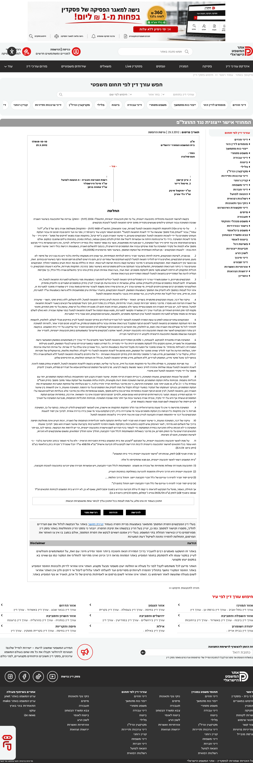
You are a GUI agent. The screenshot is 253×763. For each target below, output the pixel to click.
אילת (160, 626)
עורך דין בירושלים (152, 620)
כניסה (66, 49)
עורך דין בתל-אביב (241, 610)
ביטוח (116, 105)
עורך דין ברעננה (17, 620)
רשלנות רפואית (237, 199)
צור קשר (248, 725)
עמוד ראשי (226, 75)
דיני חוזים (239, 105)
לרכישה (136, 512)
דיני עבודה (134, 105)
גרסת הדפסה (156, 132)
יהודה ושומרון (242, 626)
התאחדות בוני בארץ (22, 706)
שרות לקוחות (244, 715)
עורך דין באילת (154, 631)
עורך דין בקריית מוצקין (39, 631)
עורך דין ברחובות (196, 620)
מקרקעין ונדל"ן (79, 105)
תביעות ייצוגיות (237, 249)
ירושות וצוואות (237, 271)
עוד (8, 66)
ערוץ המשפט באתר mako (19, 701)
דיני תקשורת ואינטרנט (232, 208)
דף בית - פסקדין (242, 696)
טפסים (160, 66)
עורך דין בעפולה (131, 610)
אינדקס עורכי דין (237, 66)
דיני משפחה (240, 185)
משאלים (105, 66)
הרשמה (55, 49)
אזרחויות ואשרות (236, 267)
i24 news (29, 715)
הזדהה (113, 512)
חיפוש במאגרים (243, 701)
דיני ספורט (240, 262)
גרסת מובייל (245, 734)
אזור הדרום (67, 605)
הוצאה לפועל (239, 194)
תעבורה (242, 217)
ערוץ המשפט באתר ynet (19, 696)
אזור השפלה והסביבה (237, 616)
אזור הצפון (156, 605)
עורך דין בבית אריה (240, 631)
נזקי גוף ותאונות (236, 203)
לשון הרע (241, 253)
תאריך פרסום (190, 132)
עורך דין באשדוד (221, 620)
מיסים (244, 212)
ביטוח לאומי (239, 239)
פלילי (100, 105)
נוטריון (243, 276)
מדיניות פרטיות (243, 729)
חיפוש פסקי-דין (203, 75)
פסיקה (207, 66)
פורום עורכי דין (36, 66)
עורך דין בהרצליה (41, 620)
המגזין (183, 66)
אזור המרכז (244, 605)
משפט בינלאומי (237, 230)
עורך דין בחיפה (154, 610)
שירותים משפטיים (73, 66)
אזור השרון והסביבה (61, 616)
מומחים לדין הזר (214, 105)
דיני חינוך (241, 258)
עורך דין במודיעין (127, 620)
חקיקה (249, 710)
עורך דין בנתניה (66, 620)
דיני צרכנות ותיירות (48, 105)
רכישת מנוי (90, 512)
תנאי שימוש (245, 720)
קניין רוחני (20, 105)
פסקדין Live (133, 66)
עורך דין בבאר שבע (63, 610)
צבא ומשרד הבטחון (235, 235)
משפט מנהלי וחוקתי (234, 221)
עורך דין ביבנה (243, 620)
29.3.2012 (173, 132)
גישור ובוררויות (237, 226)
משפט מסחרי (157, 105)
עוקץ (32, 710)
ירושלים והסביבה (151, 616)
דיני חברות (240, 189)
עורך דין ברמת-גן (215, 610)
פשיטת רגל (240, 244)
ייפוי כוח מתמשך (185, 105)
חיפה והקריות (65, 626)
